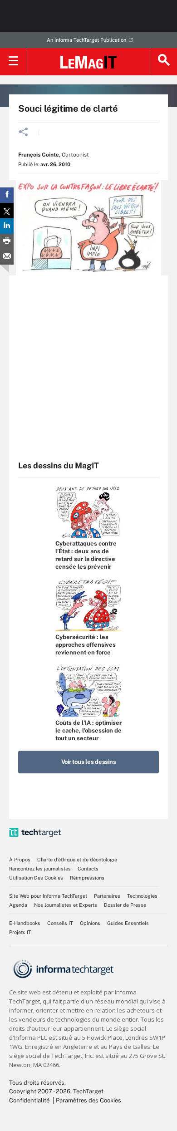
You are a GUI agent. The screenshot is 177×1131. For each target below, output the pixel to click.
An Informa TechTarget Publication (86, 40)
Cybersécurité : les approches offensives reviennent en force (85, 645)
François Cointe (38, 155)
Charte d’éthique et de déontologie (77, 859)
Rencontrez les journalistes (40, 868)
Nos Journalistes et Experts (65, 905)
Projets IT (20, 932)
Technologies (142, 896)
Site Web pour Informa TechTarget (48, 896)
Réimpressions (87, 877)
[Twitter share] (7, 210)
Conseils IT (60, 923)
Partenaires (107, 896)
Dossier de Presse (125, 905)
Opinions (90, 923)
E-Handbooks (24, 923)
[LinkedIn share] (7, 226)
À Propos (19, 859)
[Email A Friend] (7, 257)
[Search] (163, 61)
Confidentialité (29, 1100)
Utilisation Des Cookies (36, 877)
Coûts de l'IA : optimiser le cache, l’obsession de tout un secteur (88, 730)
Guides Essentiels (128, 923)
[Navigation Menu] (13, 61)
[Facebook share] (7, 195)
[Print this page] (7, 241)
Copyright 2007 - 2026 (39, 1091)
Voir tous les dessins (88, 761)
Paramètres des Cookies (88, 1100)
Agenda (18, 905)
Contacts (88, 868)
